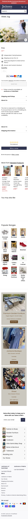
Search (3, 490)
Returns (3, 488)
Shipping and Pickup (8, 96)
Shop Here (14, 321)
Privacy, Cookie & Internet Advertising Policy (13, 495)
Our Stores (4, 479)
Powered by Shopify (6, 515)
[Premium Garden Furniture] (14, 302)
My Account (4, 486)
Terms (3, 493)
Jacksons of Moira (6, 476)
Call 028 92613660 (19, 469)
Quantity (4, 68)
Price (3, 48)
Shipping (11, 80)
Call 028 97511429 (6, 471)
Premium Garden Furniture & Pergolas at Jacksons (13, 2)
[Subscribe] (23, 420)
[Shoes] (14, 378)
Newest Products (17, 163)
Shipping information (8, 131)
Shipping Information (7, 481)
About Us (4, 100)
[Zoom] (25, 39)
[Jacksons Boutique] (14, 338)
